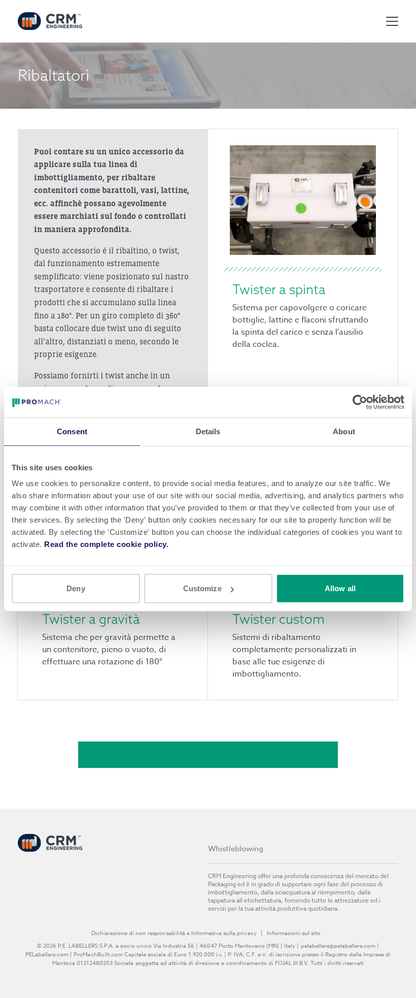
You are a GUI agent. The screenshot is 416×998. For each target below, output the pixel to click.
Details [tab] (208, 431)
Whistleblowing (235, 848)
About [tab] (344, 431)
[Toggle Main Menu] (392, 21)
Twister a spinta (279, 289)
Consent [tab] (72, 431)
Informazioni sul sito (294, 933)
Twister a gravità (91, 618)
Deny (75, 588)
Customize (202, 588)
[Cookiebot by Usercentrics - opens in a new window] (360, 401)
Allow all (340, 588)
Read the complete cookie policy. (106, 544)
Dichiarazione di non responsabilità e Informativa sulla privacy (174, 933)
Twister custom (278, 618)
